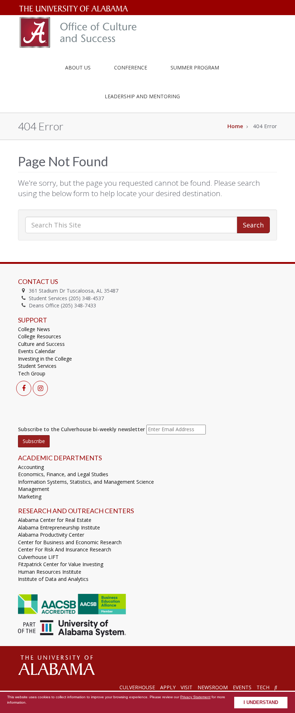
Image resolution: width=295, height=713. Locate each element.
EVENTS (242, 687)
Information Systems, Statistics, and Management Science (86, 481)
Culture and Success (41, 343)
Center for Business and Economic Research (70, 542)
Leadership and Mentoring (142, 96)
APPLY (168, 687)
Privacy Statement (195, 697)
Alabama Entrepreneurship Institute (59, 527)
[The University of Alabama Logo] (76, 9)
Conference (130, 67)
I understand (261, 702)
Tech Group (31, 373)
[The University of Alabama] (56, 665)
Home (235, 126)
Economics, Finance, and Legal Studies (63, 474)
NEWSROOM (213, 687)
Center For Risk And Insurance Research (64, 549)
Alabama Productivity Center (51, 534)
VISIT (186, 687)
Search (253, 225)
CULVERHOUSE (137, 687)
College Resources (39, 336)
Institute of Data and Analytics (53, 579)
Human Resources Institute (49, 571)
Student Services (37, 365)
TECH (263, 687)
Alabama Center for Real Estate (54, 519)
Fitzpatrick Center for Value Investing (60, 564)
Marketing (29, 496)
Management (33, 489)
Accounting (31, 467)
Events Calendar (36, 351)
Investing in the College (45, 358)
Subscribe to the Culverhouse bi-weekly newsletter (81, 429)
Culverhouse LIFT (38, 557)
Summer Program (195, 67)
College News (34, 329)
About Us (78, 67)
